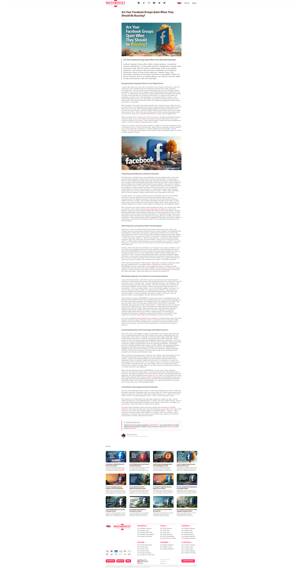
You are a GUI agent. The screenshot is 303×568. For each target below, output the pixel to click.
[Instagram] (139, 3)
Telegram (165, 542)
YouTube (141, 542)
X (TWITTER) (187, 542)
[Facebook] (149, 3)
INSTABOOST (154, 425)
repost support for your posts (152, 375)
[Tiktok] (144, 3)
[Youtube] (154, 3)
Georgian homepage (172, 426)
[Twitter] (164, 3)
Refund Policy (163, 563)
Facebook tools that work (145, 117)
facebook (186, 526)
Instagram (142, 526)
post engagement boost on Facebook (158, 266)
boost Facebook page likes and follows (152, 209)
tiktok (164, 526)
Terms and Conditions (164, 559)
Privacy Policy (163, 561)
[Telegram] (159, 3)
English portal (132, 428)
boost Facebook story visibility (146, 318)
